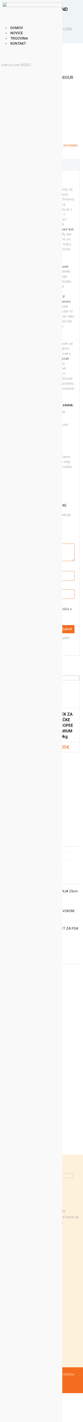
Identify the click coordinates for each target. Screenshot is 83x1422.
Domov (16, 28)
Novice (16, 33)
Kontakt (18, 43)
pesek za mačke (65, 145)
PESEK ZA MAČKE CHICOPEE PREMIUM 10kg (63, 725)
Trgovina (19, 38)
